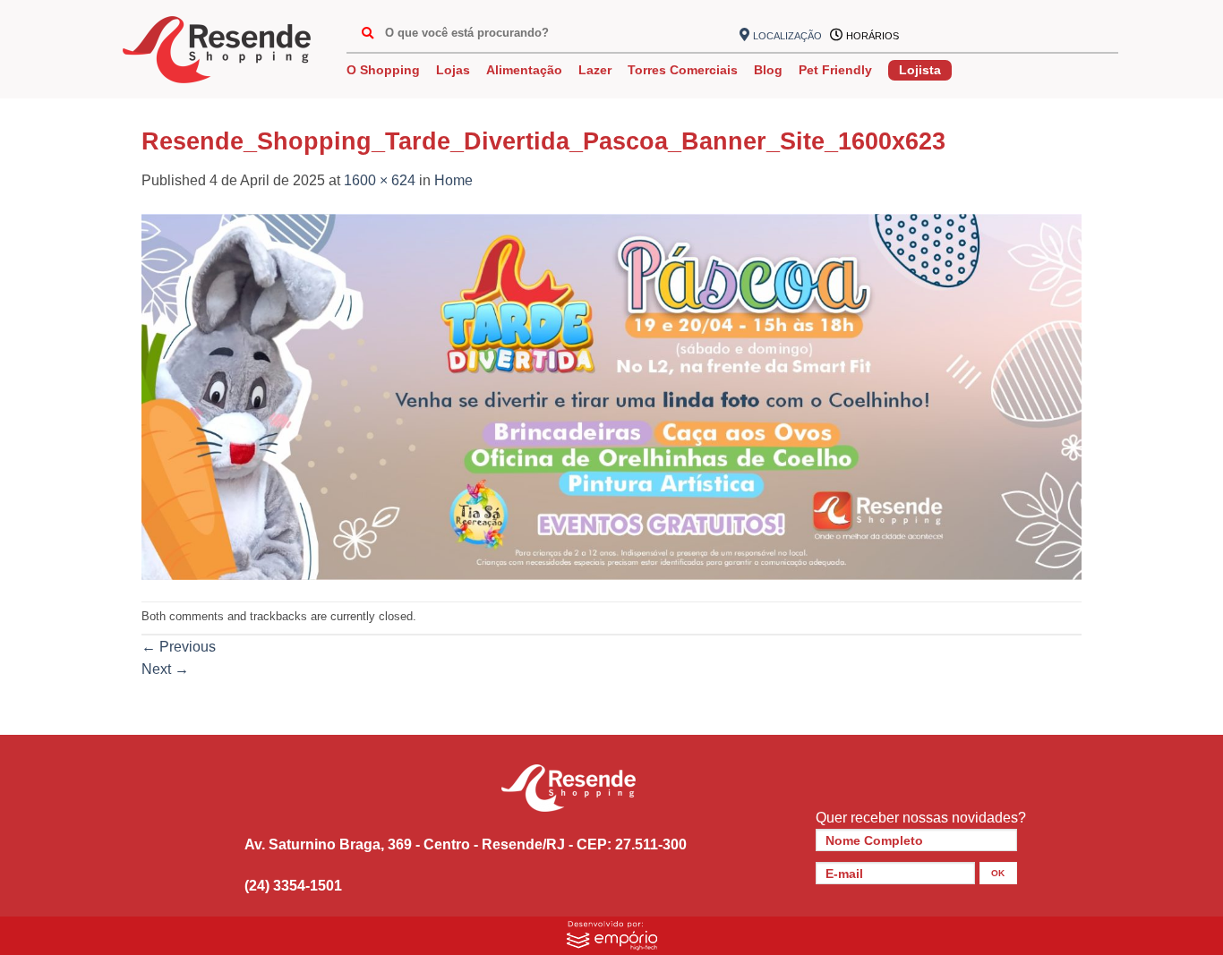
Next (165, 669)
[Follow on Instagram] (949, 35)
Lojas (453, 70)
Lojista (920, 70)
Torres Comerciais (683, 70)
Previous (178, 646)
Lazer (595, 70)
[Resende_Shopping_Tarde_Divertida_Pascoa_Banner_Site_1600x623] (611, 396)
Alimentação (524, 70)
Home (453, 180)
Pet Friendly (835, 70)
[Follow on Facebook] (920, 35)
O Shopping (383, 70)
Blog (768, 70)
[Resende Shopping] (217, 49)
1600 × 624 (379, 180)
